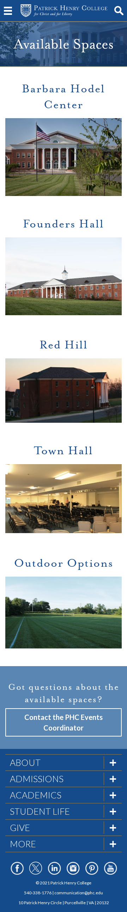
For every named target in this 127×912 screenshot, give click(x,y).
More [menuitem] (23, 843)
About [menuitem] (25, 762)
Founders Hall (63, 224)
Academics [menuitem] (35, 795)
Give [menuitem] (20, 827)
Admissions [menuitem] (37, 778)
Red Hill (64, 345)
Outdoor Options (63, 563)
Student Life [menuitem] (40, 811)
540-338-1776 (38, 892)
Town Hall (63, 451)
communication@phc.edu (78, 892)
